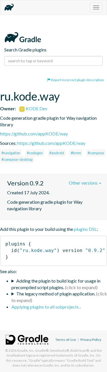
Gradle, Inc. (26, 350)
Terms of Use (65, 339)
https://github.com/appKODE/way (34, 133)
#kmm (76, 153)
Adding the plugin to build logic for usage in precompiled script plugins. (55, 284)
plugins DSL (85, 229)
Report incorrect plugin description (77, 80)
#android (56, 153)
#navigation (10, 153)
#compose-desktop (17, 159)
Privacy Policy (90, 339)
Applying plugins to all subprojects (45, 306)
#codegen (35, 153)
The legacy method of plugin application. (55, 293)
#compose (96, 153)
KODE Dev (36, 108)
